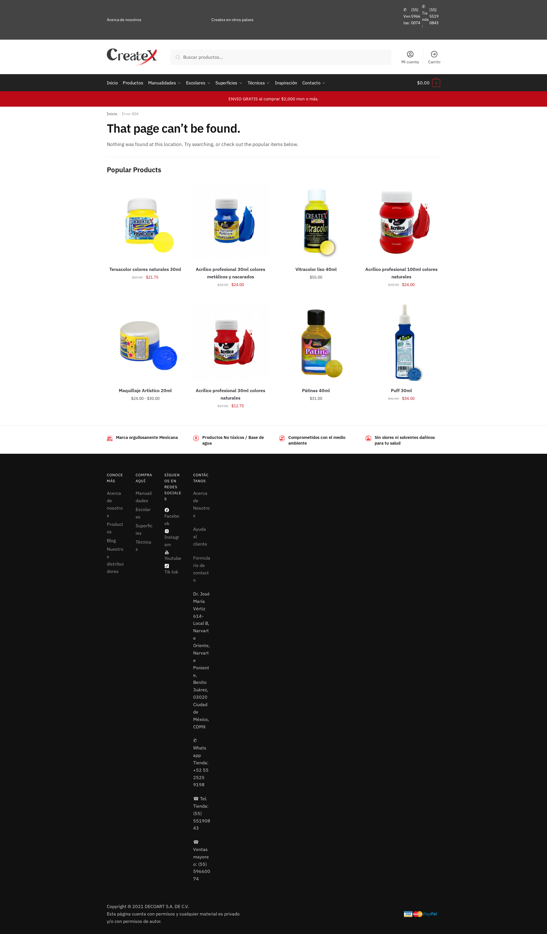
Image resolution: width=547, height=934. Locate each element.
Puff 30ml (401, 390)
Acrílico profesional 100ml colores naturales (401, 272)
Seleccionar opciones (145, 297)
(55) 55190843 (433, 16)
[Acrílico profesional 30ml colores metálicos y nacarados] (230, 221)
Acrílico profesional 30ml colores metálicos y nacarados (230, 272)
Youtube (172, 558)
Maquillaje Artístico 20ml (145, 390)
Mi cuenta (410, 61)
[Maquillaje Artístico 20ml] (145, 342)
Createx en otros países (232, 19)
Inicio (112, 113)
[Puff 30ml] (401, 342)
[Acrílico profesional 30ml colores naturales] (230, 342)
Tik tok (171, 572)
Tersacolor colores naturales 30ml (145, 269)
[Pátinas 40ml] (315, 342)
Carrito (434, 61)
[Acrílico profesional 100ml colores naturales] (401, 221)
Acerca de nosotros (124, 19)
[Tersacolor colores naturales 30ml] (145, 221)
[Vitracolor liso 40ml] (315, 221)
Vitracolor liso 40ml (316, 269)
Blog (111, 540)
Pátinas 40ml (316, 390)
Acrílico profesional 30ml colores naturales (230, 394)
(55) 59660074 (415, 16)
